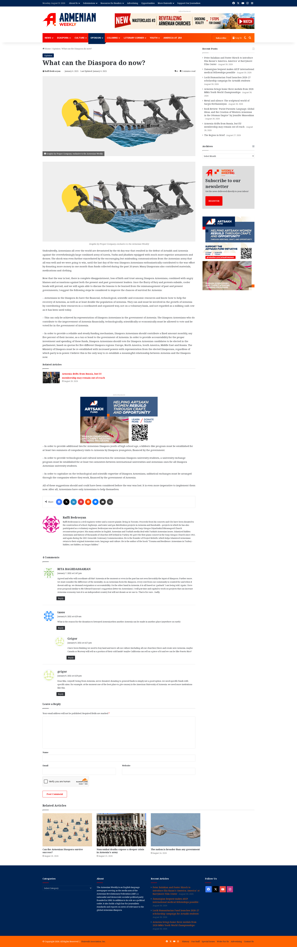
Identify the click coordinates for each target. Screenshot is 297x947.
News (48, 37)
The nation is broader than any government (175, 849)
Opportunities (148, 3)
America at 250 (173, 37)
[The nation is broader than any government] (175, 829)
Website (126, 765)
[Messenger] (95, 502)
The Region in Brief (214, 135)
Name (45, 752)
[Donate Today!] (119, 419)
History (185, 941)
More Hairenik (165, 3)
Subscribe (221, 38)
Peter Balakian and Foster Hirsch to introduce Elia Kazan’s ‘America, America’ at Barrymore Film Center (228, 61)
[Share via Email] (103, 502)
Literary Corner (134, 37)
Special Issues (208, 941)
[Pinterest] (81, 502)
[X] (66, 502)
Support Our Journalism (188, 3)
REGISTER (214, 200)
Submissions (89, 3)
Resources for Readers (111, 3)
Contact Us (249, 941)
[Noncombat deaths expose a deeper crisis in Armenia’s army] (121, 829)
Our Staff (195, 941)
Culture (79, 37)
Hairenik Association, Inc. (93, 941)
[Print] (110, 502)
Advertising (132, 3)
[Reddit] (88, 502)
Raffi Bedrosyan (52, 71)
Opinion (95, 37)
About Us (73, 3)
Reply (60, 598)
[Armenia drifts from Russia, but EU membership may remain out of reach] (51, 377)
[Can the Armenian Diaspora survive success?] (67, 829)
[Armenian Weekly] (69, 20)
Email (45, 765)
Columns (112, 37)
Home (47, 48)
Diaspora (63, 37)
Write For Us (223, 941)
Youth (153, 37)
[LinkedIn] (74, 502)
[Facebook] (59, 502)
